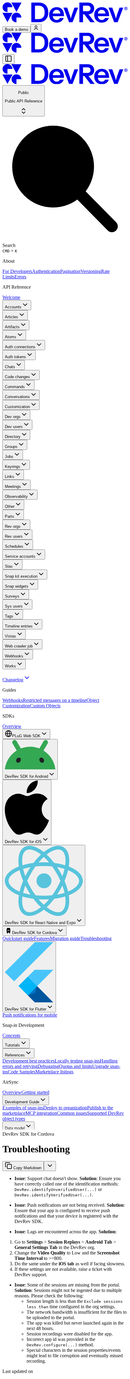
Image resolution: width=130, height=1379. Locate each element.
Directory (13, 436)
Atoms (10, 337)
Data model (15, 1128)
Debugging (48, 1066)
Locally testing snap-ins (77, 1060)
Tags (9, 616)
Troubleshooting (96, 938)
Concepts (11, 1035)
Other (10, 506)
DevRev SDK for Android (26, 776)
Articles (11, 317)
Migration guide (65, 938)
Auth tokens (15, 357)
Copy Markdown (26, 1168)
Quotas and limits (75, 1066)
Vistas (10, 636)
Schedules (14, 546)
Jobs (9, 456)
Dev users (14, 426)
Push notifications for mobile (29, 1014)
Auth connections (20, 347)
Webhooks (14, 656)
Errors (20, 276)
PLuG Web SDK (26, 736)
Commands (15, 386)
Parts (9, 516)
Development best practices (28, 1060)
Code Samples (21, 1071)
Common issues (72, 1113)
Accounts (13, 307)
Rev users (14, 536)
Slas (9, 566)
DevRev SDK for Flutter (25, 1009)
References (15, 1055)
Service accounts (20, 556)
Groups (11, 446)
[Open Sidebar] (8, 59)
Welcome (11, 297)
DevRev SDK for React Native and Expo (40, 922)
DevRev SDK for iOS (23, 841)
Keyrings (12, 466)
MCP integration (41, 1113)
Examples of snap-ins (22, 1107)
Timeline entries (19, 626)
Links (9, 476)
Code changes (17, 377)
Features (42, 938)
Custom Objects (45, 705)
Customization (17, 406)
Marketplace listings (54, 1071)
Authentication (46, 271)
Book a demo (16, 29)
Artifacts (12, 327)
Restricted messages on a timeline (54, 700)
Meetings (13, 486)
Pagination (70, 271)
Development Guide (22, 1102)
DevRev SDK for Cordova (34, 932)
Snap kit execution (21, 576)
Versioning (90, 271)
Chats (10, 367)
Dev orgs (13, 416)
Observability (16, 496)
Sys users (14, 606)
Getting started (35, 1092)
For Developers (17, 271)
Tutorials (12, 1045)
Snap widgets (16, 586)
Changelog (12, 679)
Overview (11, 726)
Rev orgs (13, 526)
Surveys (12, 596)
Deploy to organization (65, 1107)
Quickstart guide (18, 938)
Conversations (17, 396)
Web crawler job (19, 646)
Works (10, 666)
